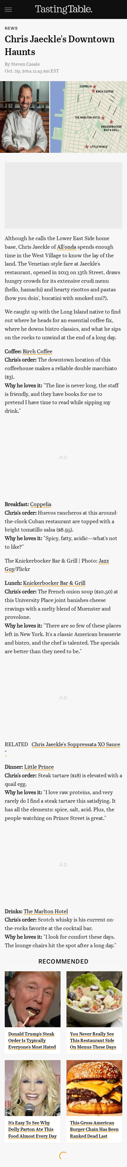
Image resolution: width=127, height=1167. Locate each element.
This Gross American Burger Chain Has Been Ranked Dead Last (94, 1129)
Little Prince (39, 766)
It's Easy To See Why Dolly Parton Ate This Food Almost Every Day (32, 1129)
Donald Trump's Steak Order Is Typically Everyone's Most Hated (32, 1040)
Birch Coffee (37, 351)
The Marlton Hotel (46, 911)
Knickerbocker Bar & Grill (54, 582)
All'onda (66, 246)
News (11, 28)
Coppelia (40, 504)
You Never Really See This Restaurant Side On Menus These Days (93, 1040)
